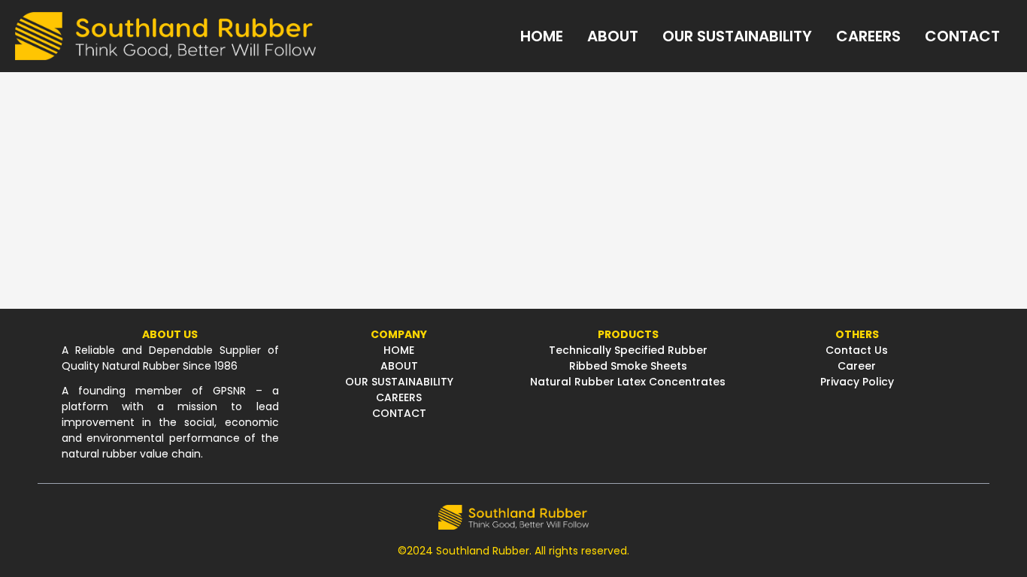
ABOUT (399, 365)
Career (857, 365)
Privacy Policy (857, 381)
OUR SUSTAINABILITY (399, 381)
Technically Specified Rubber (628, 350)
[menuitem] (541, 36)
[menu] (664, 36)
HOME (398, 350)
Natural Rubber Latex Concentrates (628, 381)
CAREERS (399, 397)
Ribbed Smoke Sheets (628, 365)
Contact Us (857, 350)
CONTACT (399, 413)
